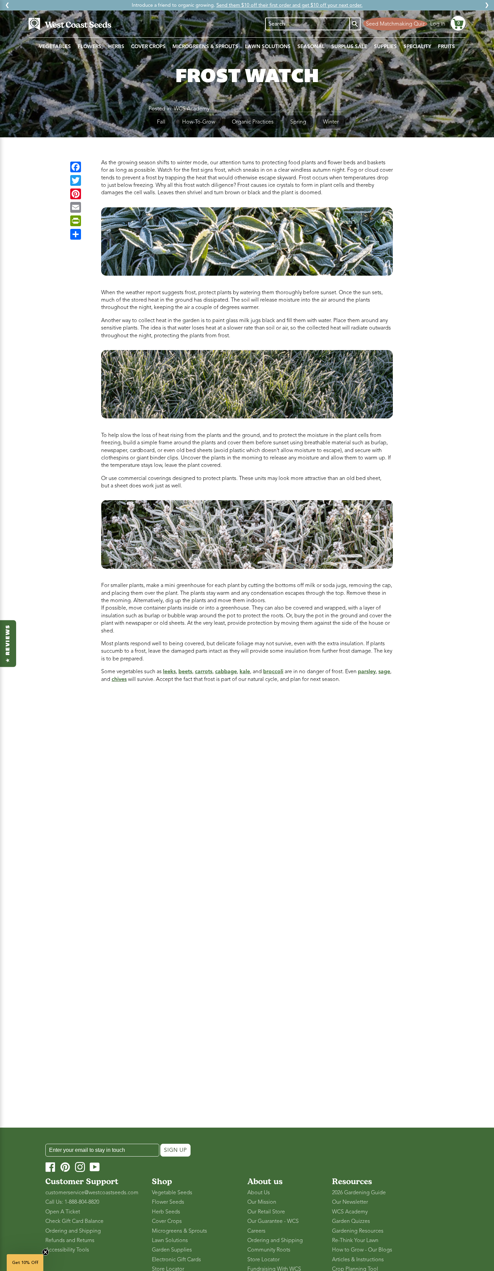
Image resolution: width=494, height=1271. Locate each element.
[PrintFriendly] (75, 221)
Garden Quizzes (351, 1221)
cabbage (226, 671)
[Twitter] (75, 180)
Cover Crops (167, 1221)
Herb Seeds (166, 1211)
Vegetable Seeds (172, 1192)
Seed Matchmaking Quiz (395, 24)
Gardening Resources (357, 1231)
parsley (367, 671)
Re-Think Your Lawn (355, 1240)
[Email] (75, 207)
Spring (298, 121)
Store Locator (263, 1259)
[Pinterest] (75, 194)
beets (185, 671)
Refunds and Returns (69, 1240)
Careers (256, 1231)
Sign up (175, 1150)
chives (119, 679)
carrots (203, 671)
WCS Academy (191, 108)
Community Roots (268, 1249)
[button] (458, 23)
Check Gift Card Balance (74, 1221)
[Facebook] (75, 167)
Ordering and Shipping (73, 1231)
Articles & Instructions (358, 1259)
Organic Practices (253, 121)
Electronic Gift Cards (176, 1259)
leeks (169, 671)
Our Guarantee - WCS (273, 1221)
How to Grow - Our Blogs (362, 1249)
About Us (258, 1192)
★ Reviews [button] (8, 643)
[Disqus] (247, 778)
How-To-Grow (198, 121)
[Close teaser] (45, 1252)
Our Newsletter (350, 1202)
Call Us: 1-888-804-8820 (72, 1202)
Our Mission (261, 1202)
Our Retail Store (266, 1211)
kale (245, 671)
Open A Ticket (62, 1211)
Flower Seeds (168, 1202)
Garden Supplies (172, 1249)
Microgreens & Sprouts (179, 1231)
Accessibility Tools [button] (67, 1249)
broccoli (273, 671)
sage (384, 671)
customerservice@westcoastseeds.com (91, 1192)
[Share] (75, 234)
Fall (161, 121)
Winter (331, 121)
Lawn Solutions (170, 1240)
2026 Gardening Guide (359, 1192)
